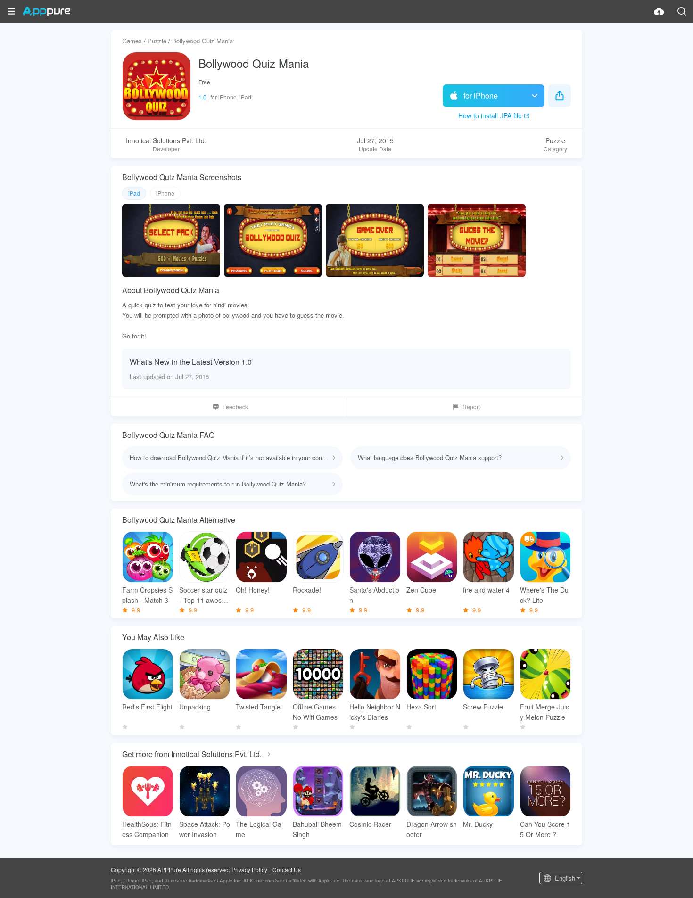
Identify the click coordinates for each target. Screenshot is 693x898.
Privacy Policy (249, 869)
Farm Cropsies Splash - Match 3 (147, 595)
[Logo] (46, 11)
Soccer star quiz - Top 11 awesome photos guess (203, 595)
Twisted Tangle (258, 706)
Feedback (235, 407)
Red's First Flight (147, 706)
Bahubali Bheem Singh (317, 829)
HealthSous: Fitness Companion (147, 829)
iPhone (165, 193)
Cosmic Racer (370, 824)
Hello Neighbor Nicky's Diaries (374, 712)
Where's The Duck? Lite (544, 595)
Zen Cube (421, 589)
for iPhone (480, 95)
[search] (681, 11)
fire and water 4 (486, 589)
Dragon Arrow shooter (431, 829)
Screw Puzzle (483, 706)
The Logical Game (258, 829)
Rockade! (307, 589)
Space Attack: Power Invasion (204, 829)
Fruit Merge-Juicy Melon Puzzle (544, 712)
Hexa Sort (421, 706)
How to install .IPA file (490, 115)
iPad (134, 193)
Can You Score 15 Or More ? (545, 829)
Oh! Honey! (253, 589)
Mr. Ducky (478, 824)
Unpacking (195, 706)
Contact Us (286, 869)
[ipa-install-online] (659, 11)
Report (471, 407)
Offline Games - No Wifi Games (316, 712)
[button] (11, 11)
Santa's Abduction (374, 595)
